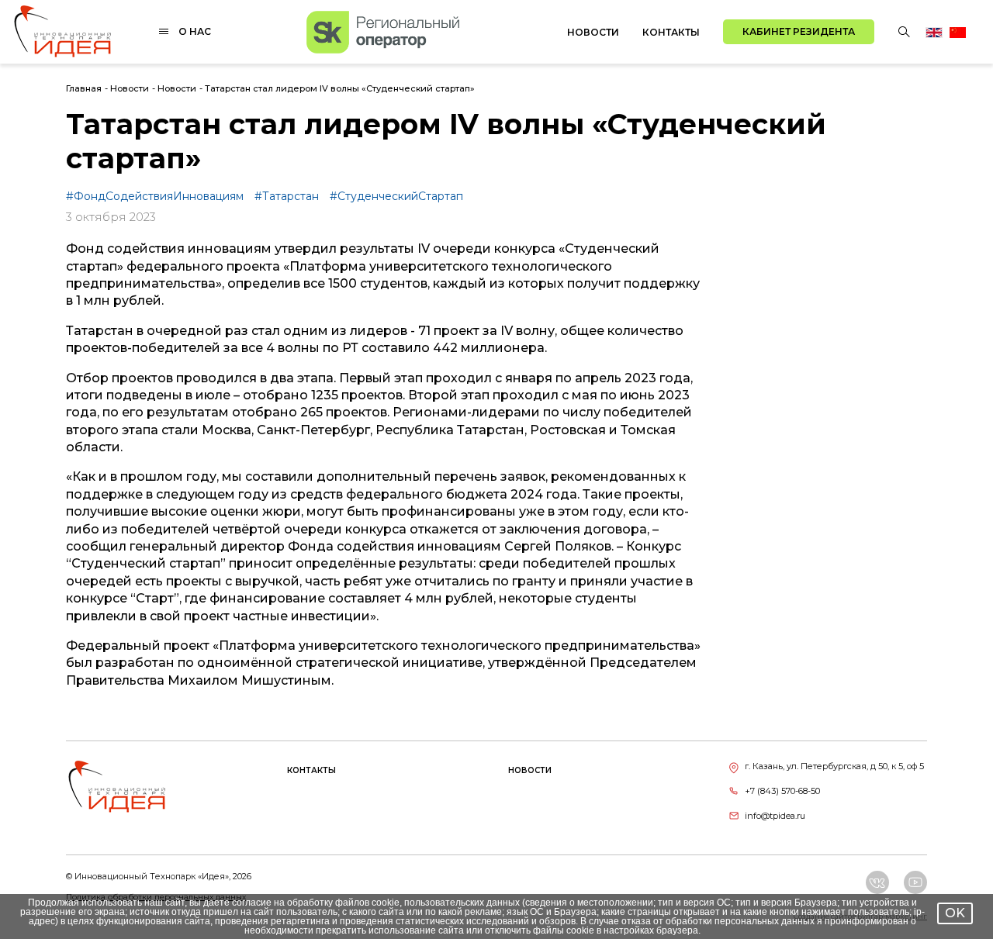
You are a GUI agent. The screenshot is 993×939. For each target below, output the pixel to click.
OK (955, 913)
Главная (84, 88)
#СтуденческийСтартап (396, 196)
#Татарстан (288, 196)
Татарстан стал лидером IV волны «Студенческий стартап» (340, 88)
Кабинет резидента (798, 31)
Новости (593, 32)
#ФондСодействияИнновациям (156, 196)
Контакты (671, 32)
